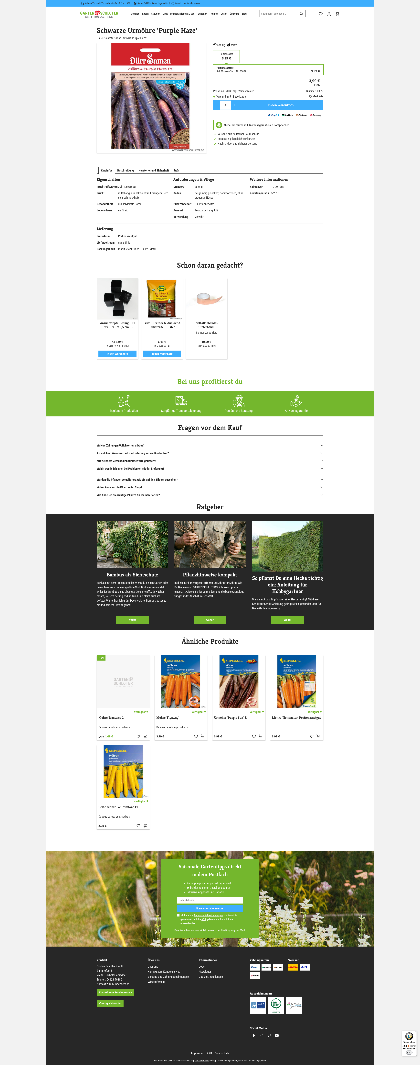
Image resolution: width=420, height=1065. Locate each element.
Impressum (197, 1053)
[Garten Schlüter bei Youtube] (277, 1035)
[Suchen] (301, 13)
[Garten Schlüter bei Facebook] (254, 1035)
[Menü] (415, 1032)
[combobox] (279, 13)
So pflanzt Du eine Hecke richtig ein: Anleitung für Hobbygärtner (287, 585)
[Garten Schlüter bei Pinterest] (269, 1035)
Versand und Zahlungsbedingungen (168, 976)
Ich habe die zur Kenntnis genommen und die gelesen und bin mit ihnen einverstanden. (208, 919)
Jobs (202, 966)
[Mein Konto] (329, 14)
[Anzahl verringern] (216, 105)
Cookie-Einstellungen (211, 976)
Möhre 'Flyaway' (167, 718)
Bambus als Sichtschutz (132, 574)
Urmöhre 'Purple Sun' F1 (230, 718)
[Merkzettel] (321, 14)
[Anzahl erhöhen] (234, 105)
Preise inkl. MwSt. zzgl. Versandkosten (233, 91)
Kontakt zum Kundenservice (187, 3)
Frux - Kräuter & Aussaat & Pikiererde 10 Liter (162, 325)
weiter (132, 619)
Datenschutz (222, 1053)
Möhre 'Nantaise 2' (111, 718)
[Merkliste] (138, 736)
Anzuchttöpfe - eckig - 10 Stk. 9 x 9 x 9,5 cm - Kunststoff (117, 325)
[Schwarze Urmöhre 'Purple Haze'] (152, 98)
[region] (151, 98)
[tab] (106, 170)
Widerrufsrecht (156, 982)
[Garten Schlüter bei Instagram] (261, 1035)
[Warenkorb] (337, 14)
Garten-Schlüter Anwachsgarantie (152, 3)
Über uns (153, 966)
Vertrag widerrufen (110, 1003)
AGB (203, 919)
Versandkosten (202, 1060)
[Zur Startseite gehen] (99, 14)
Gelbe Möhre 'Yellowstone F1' (118, 807)
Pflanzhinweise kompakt (210, 574)
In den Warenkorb (281, 105)
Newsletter (205, 971)
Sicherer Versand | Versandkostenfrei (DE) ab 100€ (107, 3)
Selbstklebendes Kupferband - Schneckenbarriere (207, 325)
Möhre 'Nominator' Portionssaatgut (296, 718)
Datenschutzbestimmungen (208, 915)
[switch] (409, 1052)
